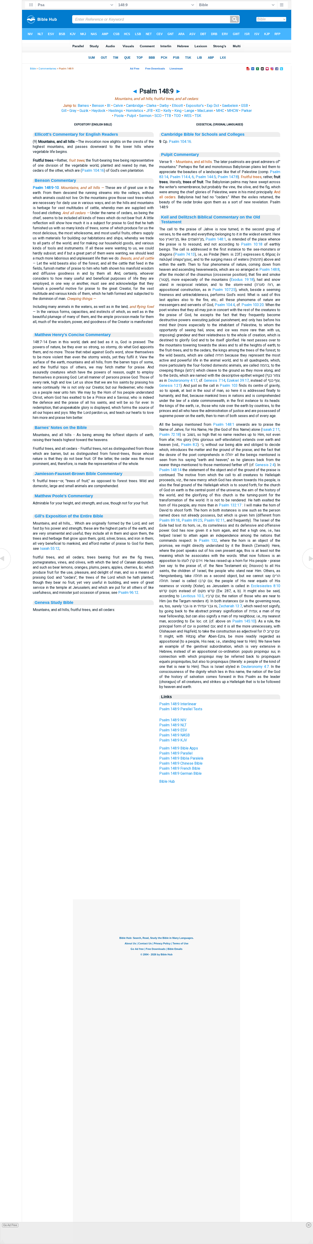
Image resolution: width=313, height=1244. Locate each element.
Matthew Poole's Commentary (64, 496)
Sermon (145, 115)
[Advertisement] (156, 871)
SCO (158, 115)
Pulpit (131, 115)
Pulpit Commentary (180, 154)
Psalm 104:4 (225, 305)
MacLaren (205, 110)
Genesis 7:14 (214, 380)
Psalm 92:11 (214, 520)
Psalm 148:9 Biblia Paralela (181, 758)
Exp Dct (213, 105)
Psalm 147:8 (228, 177)
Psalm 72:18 (169, 434)
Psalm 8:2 (189, 444)
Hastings (115, 110)
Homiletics (134, 110)
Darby (164, 105)
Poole (119, 115)
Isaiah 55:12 (49, 548)
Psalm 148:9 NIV (172, 720)
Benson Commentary (55, 180)
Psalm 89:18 (169, 520)
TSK (198, 115)
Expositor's (195, 105)
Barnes (83, 105)
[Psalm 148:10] (307, 569)
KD (158, 110)
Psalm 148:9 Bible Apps (178, 748)
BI (108, 105)
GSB (244, 105)
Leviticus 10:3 (192, 596)
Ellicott (177, 105)
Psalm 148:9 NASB (174, 735)
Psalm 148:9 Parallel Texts (180, 709)
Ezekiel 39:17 (238, 380)
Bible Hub (167, 781)
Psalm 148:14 (170, 470)
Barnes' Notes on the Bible (61, 427)
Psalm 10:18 (251, 244)
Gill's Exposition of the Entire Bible (69, 516)
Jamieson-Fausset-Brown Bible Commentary (78, 473)
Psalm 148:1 (216, 239)
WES (188, 115)
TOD (177, 115)
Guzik (84, 110)
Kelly (167, 110)
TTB (168, 115)
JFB (149, 110)
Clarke (151, 105)
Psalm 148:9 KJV (173, 740)
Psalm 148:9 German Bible (180, 773)
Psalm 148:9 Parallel (175, 753)
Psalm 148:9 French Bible (179, 768)
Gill (63, 110)
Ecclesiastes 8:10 (265, 586)
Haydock (98, 110)
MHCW (232, 110)
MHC (220, 110)
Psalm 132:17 (230, 505)
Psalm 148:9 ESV (173, 730)
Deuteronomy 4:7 (255, 666)
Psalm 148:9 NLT (173, 725)
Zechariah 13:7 (230, 606)
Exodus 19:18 (242, 279)
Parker (246, 110)
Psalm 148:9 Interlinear (177, 704)
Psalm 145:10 (243, 621)
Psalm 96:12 (128, 592)
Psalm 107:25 (223, 290)
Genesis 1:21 (170, 385)
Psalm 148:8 (269, 269)
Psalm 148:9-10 (46, 187)
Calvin (118, 105)
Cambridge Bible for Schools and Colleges (202, 134)
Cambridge (134, 105)
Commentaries (47, 68)
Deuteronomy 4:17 (182, 380)
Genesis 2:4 (265, 465)
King (177, 110)
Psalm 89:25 (192, 520)
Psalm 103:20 (253, 305)
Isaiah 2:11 (271, 429)
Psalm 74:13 (185, 254)
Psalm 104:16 (93, 170)
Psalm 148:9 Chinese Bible (181, 763)
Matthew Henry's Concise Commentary (73, 334)
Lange (189, 110)
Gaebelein (230, 105)
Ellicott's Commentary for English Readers (76, 134)
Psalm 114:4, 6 (182, 177)
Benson (98, 105)
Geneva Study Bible (54, 602)
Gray (73, 110)
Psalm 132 (208, 540)
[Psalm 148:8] (5, 569)
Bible (33, 68)
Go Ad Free (10, 1225)
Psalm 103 (228, 385)
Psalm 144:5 (206, 177)
